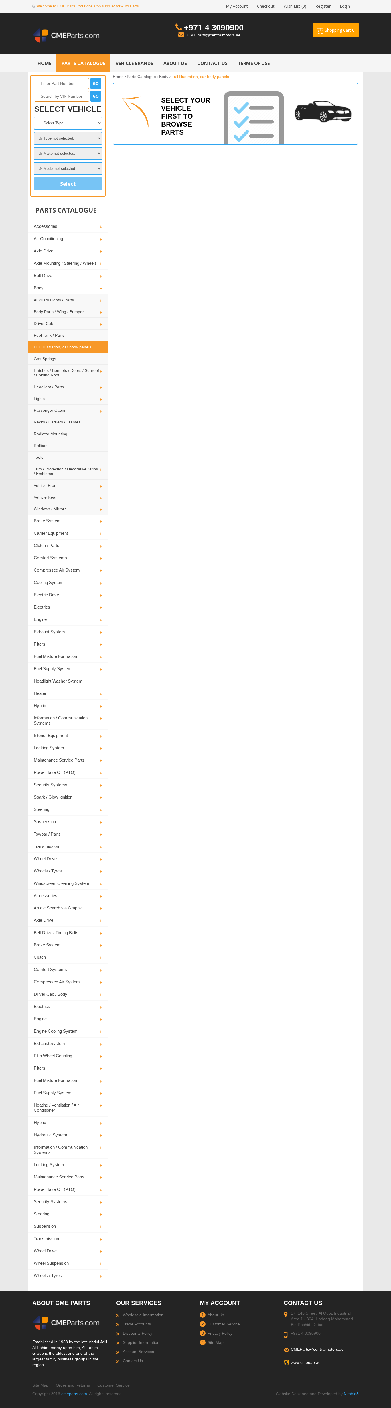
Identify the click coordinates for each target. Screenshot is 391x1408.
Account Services (138, 1351)
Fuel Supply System (53, 668)
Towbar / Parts (47, 834)
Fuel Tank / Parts (49, 335)
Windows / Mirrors (50, 509)
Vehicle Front (46, 485)
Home (118, 76)
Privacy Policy (220, 1333)
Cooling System (49, 582)
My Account (237, 6)
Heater (40, 693)
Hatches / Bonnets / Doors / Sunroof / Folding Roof (66, 372)
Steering (41, 809)
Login (345, 6)
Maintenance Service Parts (59, 760)
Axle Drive (43, 250)
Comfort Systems (50, 557)
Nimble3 (351, 1393)
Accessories (45, 226)
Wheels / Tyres (48, 870)
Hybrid (40, 705)
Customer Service (224, 1324)
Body (39, 287)
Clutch (40, 957)
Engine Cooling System (56, 1031)
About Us (216, 1315)
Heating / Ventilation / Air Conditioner (56, 1108)
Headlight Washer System (58, 680)
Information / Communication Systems (61, 720)
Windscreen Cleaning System (61, 883)
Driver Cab (43, 323)
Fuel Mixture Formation (55, 656)
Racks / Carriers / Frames (57, 422)
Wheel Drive (45, 858)
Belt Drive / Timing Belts (56, 932)
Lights (39, 398)
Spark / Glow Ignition (53, 797)
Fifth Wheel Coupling (53, 1055)
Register (323, 6)
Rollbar (40, 445)
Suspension (45, 821)
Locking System (49, 747)
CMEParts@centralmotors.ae (213, 35)
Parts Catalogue (141, 76)
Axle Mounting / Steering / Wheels (65, 263)
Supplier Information (141, 1342)
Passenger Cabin (49, 410)
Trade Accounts (137, 1324)
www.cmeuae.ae (306, 1362)
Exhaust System (49, 631)
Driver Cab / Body (50, 994)
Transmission (46, 846)
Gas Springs (45, 358)
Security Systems (50, 784)
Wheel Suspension (51, 1263)
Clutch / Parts (46, 545)
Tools (38, 457)
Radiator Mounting (50, 434)
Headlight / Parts (49, 387)
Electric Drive (46, 594)
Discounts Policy (137, 1333)
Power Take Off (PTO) (55, 772)
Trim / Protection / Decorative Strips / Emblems (66, 471)
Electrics (42, 607)
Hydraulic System (50, 1134)
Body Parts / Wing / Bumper (59, 311)
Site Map (216, 1342)
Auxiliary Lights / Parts (54, 300)
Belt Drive (43, 275)
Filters (39, 644)
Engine (40, 619)
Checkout (266, 6)
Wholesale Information (143, 1315)
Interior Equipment (51, 735)
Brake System (47, 520)
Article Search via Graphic (58, 907)
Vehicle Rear (45, 497)
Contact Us (133, 1360)
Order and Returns (73, 1385)
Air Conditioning (48, 238)
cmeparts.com (74, 1393)
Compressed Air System (57, 570)
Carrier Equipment (51, 533)
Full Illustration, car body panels (62, 347)
